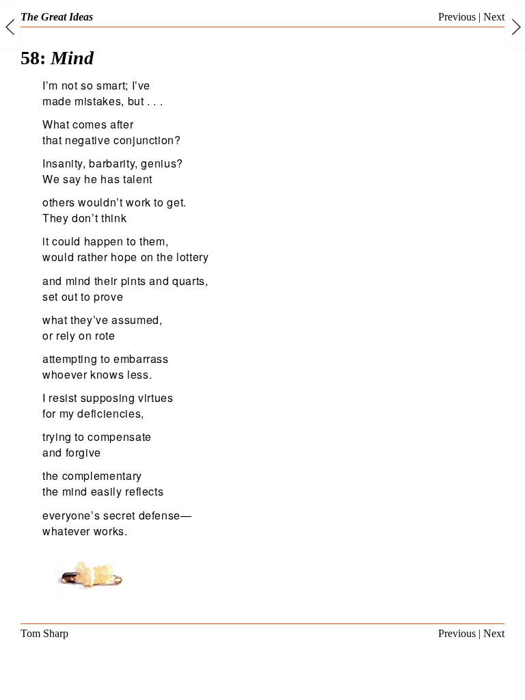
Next (493, 17)
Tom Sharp (44, 633)
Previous (457, 17)
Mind (57, 57)
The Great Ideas (57, 17)
